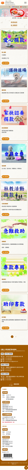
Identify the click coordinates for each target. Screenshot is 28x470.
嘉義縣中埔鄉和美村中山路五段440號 (14, 367)
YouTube (24, 7)
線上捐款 (20, 18)
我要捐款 (25, 18)
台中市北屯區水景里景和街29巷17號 (14, 356)
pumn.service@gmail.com (11, 361)
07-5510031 (8, 378)
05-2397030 (8, 369)
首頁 (15, 18)
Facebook (16, 7)
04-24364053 (8, 358)
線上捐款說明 (14, 25)
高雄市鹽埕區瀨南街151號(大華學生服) (15, 376)
